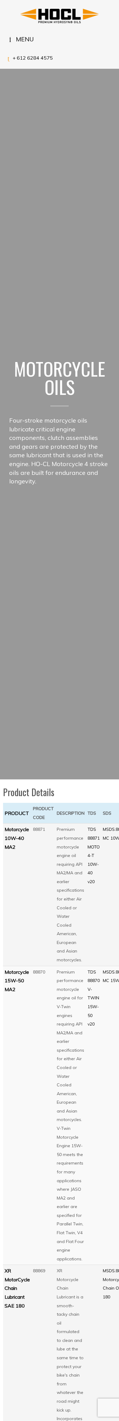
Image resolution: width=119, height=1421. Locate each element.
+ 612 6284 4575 (33, 58)
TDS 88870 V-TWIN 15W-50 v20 (94, 998)
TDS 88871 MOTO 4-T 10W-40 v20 (94, 855)
